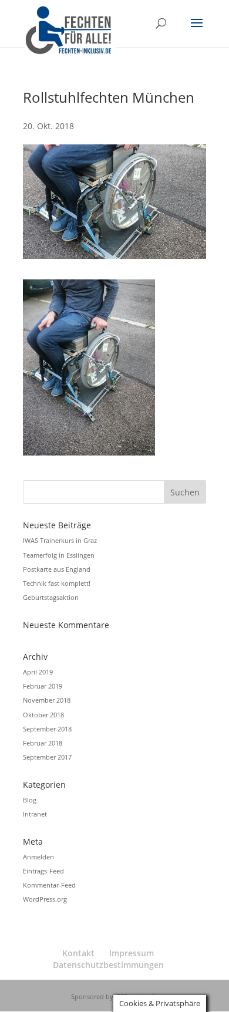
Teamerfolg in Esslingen (59, 555)
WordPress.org (45, 899)
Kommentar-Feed (49, 885)
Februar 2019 (42, 686)
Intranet (35, 813)
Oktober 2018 (43, 714)
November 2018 (46, 700)
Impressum (131, 953)
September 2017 (47, 757)
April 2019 (38, 671)
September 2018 (47, 728)
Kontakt (78, 953)
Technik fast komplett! (56, 583)
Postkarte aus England (56, 569)
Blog (29, 799)
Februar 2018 (42, 742)
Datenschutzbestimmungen (108, 964)
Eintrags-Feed (43, 870)
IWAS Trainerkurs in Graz (60, 540)
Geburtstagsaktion (51, 597)
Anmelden (38, 856)
